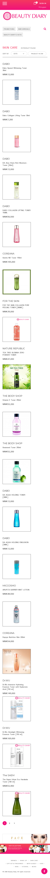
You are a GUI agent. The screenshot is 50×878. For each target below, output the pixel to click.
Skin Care (34, 860)
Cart (35, 3)
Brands (14, 860)
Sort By (6, 54)
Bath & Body (32, 863)
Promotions (9, 29)
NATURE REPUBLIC (14, 348)
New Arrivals (24, 29)
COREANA (8, 253)
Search (44, 28)
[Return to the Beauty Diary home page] (25, 15)
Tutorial (25, 866)
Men (16, 866)
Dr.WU (6, 680)
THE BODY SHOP (12, 396)
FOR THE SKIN (11, 301)
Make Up (23, 860)
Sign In (42, 3)
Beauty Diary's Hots (13, 35)
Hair (41, 863)
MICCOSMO (9, 585)
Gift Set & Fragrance (15, 863)
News (34, 866)
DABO (6, 64)
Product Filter (37, 54)
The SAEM (8, 775)
